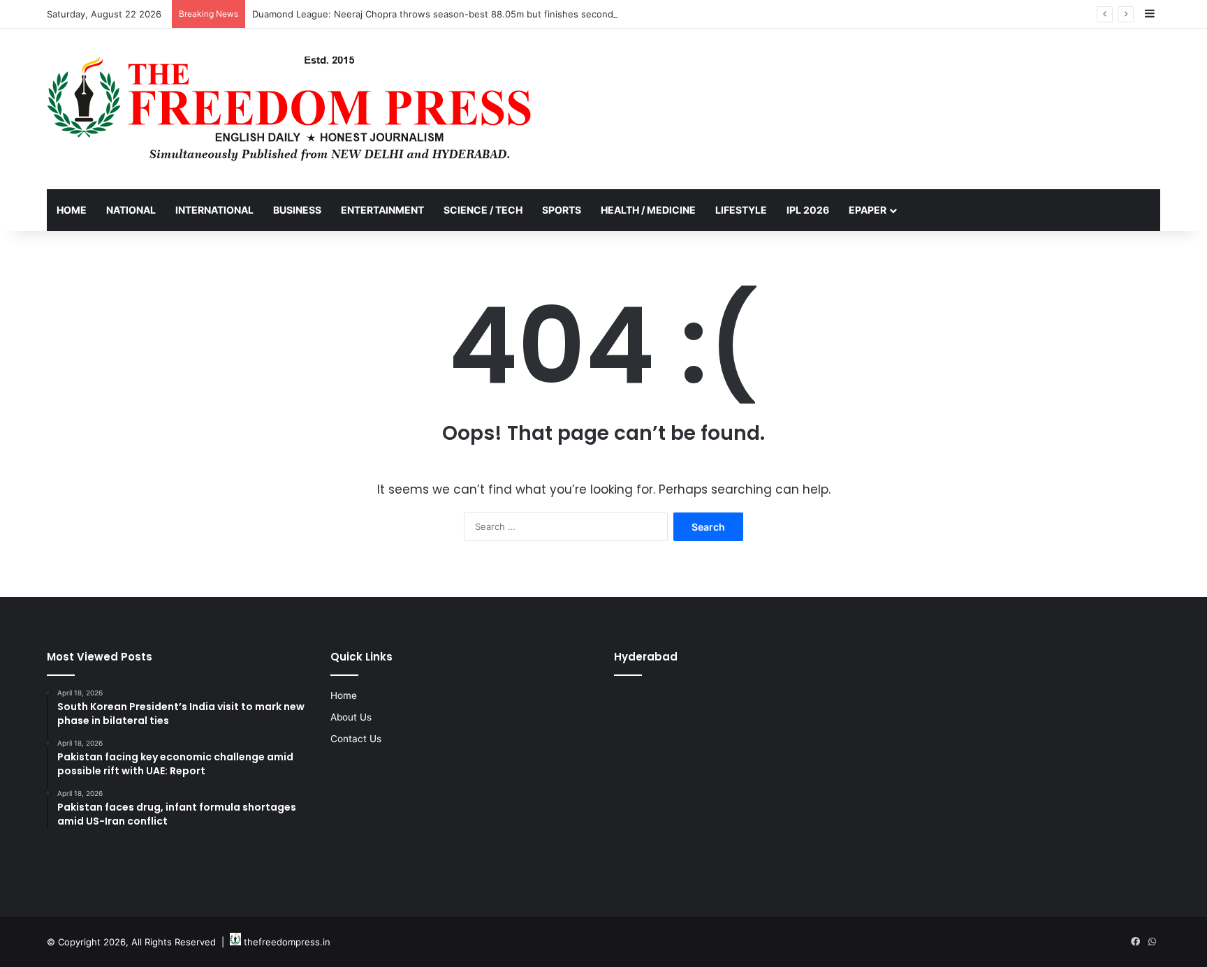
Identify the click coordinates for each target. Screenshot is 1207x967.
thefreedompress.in (287, 941)
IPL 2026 (808, 210)
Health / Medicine (648, 210)
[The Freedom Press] (289, 109)
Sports (561, 210)
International (214, 210)
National (131, 210)
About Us (351, 717)
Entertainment (382, 210)
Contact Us (355, 738)
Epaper (867, 210)
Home (72, 210)
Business (297, 210)
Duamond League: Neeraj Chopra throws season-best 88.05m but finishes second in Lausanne (460, 14)
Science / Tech (483, 210)
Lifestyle (741, 210)
